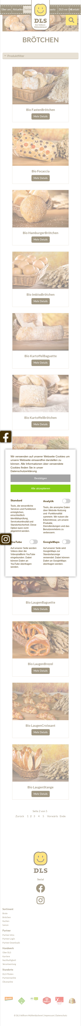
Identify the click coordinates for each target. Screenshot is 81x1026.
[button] (40, 478)
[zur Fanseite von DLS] (5, 436)
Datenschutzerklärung (24, 471)
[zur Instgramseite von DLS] (5, 539)
